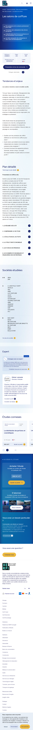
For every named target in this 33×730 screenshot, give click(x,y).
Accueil (4, 9)
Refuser (6, 726)
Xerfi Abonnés (6, 615)
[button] (23, 72)
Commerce (5, 652)
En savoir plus (6, 535)
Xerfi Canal (5, 612)
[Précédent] (3, 450)
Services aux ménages (8, 678)
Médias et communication (8, 669)
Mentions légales (6, 707)
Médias (4, 609)
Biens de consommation (21, 9)
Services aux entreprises (8, 675)
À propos (4, 603)
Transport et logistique (8, 687)
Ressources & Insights (8, 694)
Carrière (4, 606)
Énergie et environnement (8, 658)
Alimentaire (5, 637)
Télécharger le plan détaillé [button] (9, 170)
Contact (4, 704)
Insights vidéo (5, 697)
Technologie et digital (8, 681)
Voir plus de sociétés (7, 338)
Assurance (5, 640)
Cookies (4, 710)
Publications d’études (7, 627)
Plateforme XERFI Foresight (8, 624)
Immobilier (5, 664)
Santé (3, 672)
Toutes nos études (11, 9)
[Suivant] (7, 450)
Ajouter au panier (18, 444)
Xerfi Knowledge (6, 617)
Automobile (5, 643)
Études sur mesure (7, 630)
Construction (5, 655)
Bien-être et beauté (6, 11)
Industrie (4, 667)
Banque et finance (7, 646)
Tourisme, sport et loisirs (8, 684)
